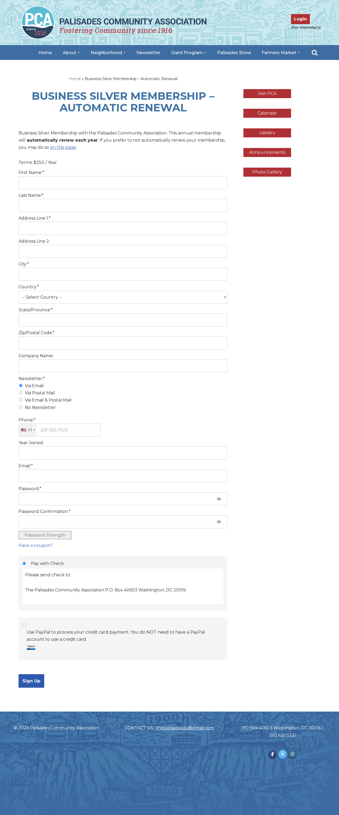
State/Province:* (36, 309)
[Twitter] (282, 754)
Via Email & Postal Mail (48, 400)
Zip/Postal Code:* (37, 332)
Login (300, 18)
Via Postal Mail (40, 392)
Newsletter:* (32, 378)
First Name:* (31, 172)
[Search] (314, 52)
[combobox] (28, 430)
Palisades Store (234, 52)
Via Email (34, 385)
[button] (79, 52)
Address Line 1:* (35, 218)
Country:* (29, 286)
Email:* (26, 465)
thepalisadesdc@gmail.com (185, 727)
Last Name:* (31, 195)
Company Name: (36, 355)
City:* (24, 264)
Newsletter (148, 52)
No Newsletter (40, 407)
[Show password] (219, 498)
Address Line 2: (34, 241)
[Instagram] (292, 754)
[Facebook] (272, 754)
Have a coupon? (36, 545)
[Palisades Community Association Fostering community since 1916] (114, 22)
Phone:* (27, 419)
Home (45, 52)
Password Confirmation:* (44, 511)
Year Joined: (31, 442)
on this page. (63, 147)
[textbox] (60, 430)
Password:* (30, 488)
